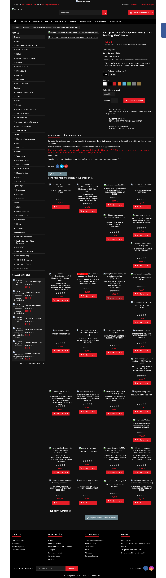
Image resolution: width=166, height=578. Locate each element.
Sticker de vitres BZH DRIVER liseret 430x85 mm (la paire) (88, 340)
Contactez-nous (54, 556)
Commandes (89, 546)
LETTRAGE (20, 79)
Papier (73, 21)
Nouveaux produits (19, 546)
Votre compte (92, 534)
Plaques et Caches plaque (25, 139)
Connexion (133, 4)
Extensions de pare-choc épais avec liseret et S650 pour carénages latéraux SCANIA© (88, 398)
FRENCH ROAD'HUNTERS (25, 251)
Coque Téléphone (22, 164)
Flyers (18, 224)
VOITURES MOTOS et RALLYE (26, 45)
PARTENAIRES (100, 21)
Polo (18, 100)
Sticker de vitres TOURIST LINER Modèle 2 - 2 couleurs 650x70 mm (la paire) (115, 191)
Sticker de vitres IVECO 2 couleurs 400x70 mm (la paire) (141, 488)
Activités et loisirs (22, 168)
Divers (18, 177)
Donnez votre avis (59, 174)
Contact (125, 534)
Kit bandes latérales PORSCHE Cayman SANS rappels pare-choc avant (142, 457)
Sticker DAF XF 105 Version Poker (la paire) (88, 487)
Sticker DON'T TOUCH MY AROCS (61, 191)
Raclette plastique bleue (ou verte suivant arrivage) (34, 282)
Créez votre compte (147, 4)
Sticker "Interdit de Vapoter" (115, 485)
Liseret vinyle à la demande (34, 343)
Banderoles (20, 190)
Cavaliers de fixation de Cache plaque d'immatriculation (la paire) (34, 330)
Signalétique (60, 21)
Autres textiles (21, 117)
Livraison (51, 540)
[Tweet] (62, 166)
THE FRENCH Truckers (24, 260)
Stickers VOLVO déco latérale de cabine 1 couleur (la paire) (141, 425)
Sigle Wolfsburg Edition (141, 395)
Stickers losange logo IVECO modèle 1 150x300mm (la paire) (142, 368)
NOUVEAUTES (115, 21)
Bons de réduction (91, 556)
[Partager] (57, 166)
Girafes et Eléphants (88, 451)
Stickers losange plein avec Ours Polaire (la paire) (115, 398)
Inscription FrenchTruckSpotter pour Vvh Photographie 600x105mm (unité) (88, 197)
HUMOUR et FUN (22, 49)
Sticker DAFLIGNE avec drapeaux (141, 191)
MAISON (19, 75)
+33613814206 (27, 4)
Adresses (88, 553)
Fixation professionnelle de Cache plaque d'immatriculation (34, 306)
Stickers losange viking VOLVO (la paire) (141, 250)
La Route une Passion (24, 236)
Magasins (51, 559)
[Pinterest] (66, 166)
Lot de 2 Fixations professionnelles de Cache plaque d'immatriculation (34, 293)
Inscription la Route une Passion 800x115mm (115, 337)
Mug (17, 143)
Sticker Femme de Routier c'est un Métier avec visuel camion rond (88, 281)
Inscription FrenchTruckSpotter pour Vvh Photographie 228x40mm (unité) (61, 286)
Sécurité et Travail (22, 113)
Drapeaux (19, 194)
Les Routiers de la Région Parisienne (25, 242)
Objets (47, 21)
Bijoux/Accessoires (23, 160)
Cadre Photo (20, 181)
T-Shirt (18, 96)
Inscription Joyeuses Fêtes (142, 278)
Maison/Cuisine (22, 173)
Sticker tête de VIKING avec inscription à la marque (141, 336)
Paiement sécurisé (55, 553)
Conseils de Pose (18, 540)
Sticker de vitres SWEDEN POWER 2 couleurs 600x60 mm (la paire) (115, 457)
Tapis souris (20, 156)
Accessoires (85, 21)
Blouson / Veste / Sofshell (26, 109)
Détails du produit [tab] (72, 135)
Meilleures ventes (18, 549)
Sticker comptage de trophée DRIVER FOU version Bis (115, 224)
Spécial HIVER (21, 130)
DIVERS (19, 62)
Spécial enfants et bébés (25, 92)
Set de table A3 (21, 219)
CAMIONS (19, 41)
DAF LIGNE (20, 247)
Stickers (24, 21)
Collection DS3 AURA (23, 126)
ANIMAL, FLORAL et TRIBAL (25, 58)
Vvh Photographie (23, 268)
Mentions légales (54, 543)
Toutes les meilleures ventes (31, 364)
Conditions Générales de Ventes (60, 546)
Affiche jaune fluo (22, 211)
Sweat (18, 105)
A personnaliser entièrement (27, 122)
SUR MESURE (21, 71)
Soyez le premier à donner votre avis (103, 517)
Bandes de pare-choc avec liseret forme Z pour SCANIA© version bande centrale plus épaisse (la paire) (61, 400)
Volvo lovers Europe (23, 264)
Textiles (36, 21)
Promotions (16, 543)
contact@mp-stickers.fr (50, 4)
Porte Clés (20, 147)
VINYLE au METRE (22, 66)
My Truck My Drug (22, 255)
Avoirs (87, 549)
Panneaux (20, 198)
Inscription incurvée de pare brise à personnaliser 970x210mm (114, 284)
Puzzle (18, 151)
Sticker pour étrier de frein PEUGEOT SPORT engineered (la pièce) (142, 220)
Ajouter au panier (134, 100)
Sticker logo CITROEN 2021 (142, 306)
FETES (18, 54)
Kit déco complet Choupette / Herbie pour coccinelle (60, 488)
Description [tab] (54, 135)
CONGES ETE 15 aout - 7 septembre (34, 354)
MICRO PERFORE (22, 83)
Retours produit (90, 543)
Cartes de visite (22, 215)
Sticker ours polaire (61, 334)
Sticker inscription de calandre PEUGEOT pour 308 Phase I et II (34, 319)
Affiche (18, 207)
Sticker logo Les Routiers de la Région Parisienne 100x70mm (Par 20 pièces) (60, 458)
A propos (51, 549)
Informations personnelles (94, 540)
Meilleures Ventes (21, 274)
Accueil (15, 32)
